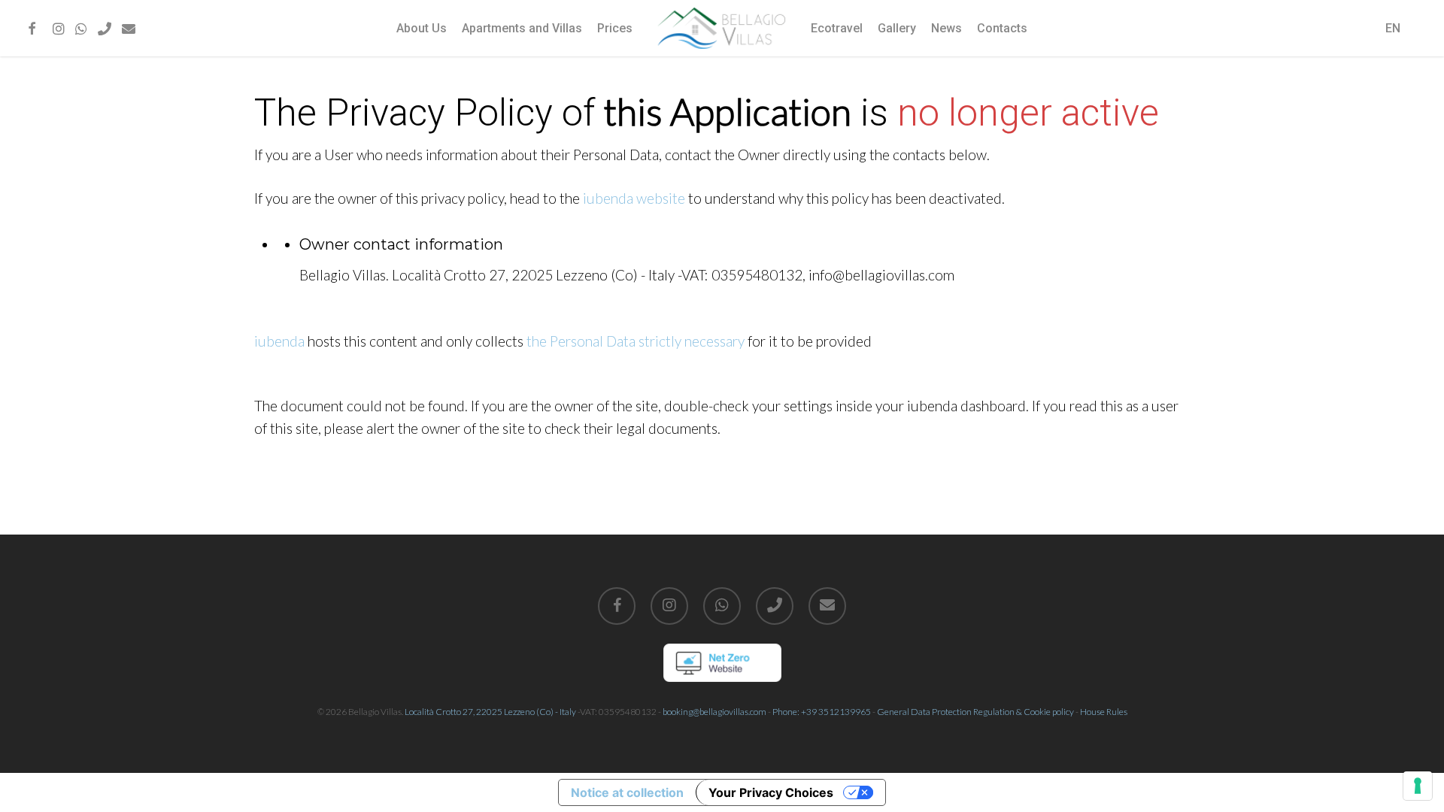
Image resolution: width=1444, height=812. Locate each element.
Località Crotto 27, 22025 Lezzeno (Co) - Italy (490, 711)
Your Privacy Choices (770, 792)
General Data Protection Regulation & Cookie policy (975, 711)
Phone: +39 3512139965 (821, 711)
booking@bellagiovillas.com (714, 711)
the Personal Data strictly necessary (635, 341)
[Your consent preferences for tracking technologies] (1417, 785)
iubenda (279, 341)
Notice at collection (627, 792)
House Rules (1103, 711)
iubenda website (634, 198)
